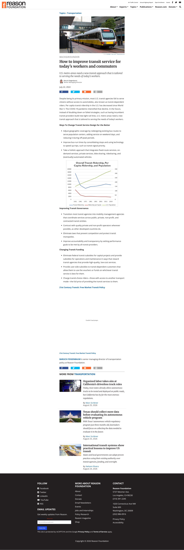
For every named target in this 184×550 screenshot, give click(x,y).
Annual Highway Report (146, 2)
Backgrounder (69, 57)
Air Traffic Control (133, 2)
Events (168, 2)
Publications (146, 7)
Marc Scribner (92, 402)
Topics (133, 7)
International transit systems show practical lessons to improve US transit (103, 448)
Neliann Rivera (92, 466)
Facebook (44, 488)
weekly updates (48, 514)
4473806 (108, 54)
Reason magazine (83, 518)
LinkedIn (44, 496)
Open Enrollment (159, 2)
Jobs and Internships (84, 510)
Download (102, 353)
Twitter (43, 492)
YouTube (44, 500)
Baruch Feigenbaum (70, 359)
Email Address (45, 519)
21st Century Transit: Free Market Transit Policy (82, 287)
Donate (172, 7)
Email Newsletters (83, 503)
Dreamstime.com (121, 54)
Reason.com (161, 7)
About (113, 7)
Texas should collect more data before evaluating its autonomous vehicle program (102, 414)
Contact (78, 495)
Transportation (74, 13)
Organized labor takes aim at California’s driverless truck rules (102, 383)
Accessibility (118, 522)
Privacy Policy (119, 519)
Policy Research (82, 514)
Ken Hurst (114, 54)
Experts (123, 7)
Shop (77, 522)
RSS (41, 504)
